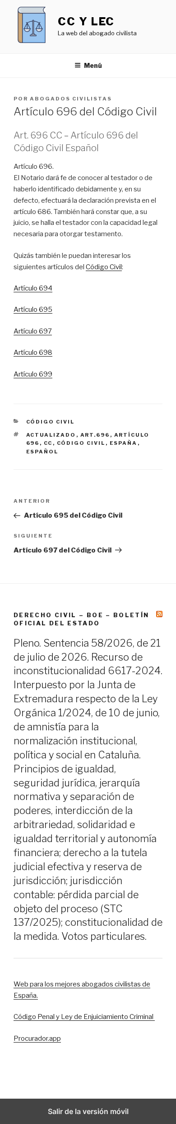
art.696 (95, 435)
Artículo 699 (33, 374)
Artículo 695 (33, 309)
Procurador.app (37, 1038)
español (42, 451)
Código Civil (104, 267)
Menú (93, 65)
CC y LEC (86, 21)
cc (48, 443)
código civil (81, 443)
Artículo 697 (33, 331)
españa (124, 443)
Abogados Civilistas (71, 98)
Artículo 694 (33, 288)
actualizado (51, 435)
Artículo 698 (33, 352)
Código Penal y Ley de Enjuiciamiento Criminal (84, 1017)
